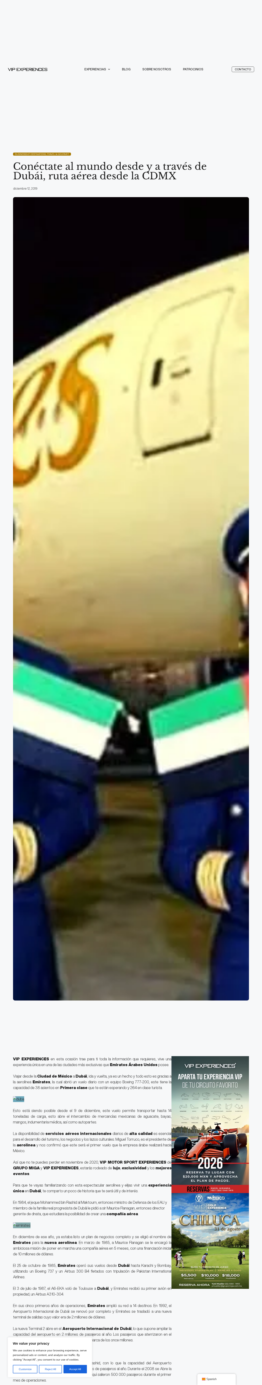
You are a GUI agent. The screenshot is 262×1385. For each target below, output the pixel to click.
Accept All (75, 1369)
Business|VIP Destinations (30, 154)
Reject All (50, 1369)
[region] (50, 1357)
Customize (25, 1369)
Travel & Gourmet (58, 154)
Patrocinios (193, 69)
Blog (126, 69)
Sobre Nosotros (156, 69)
